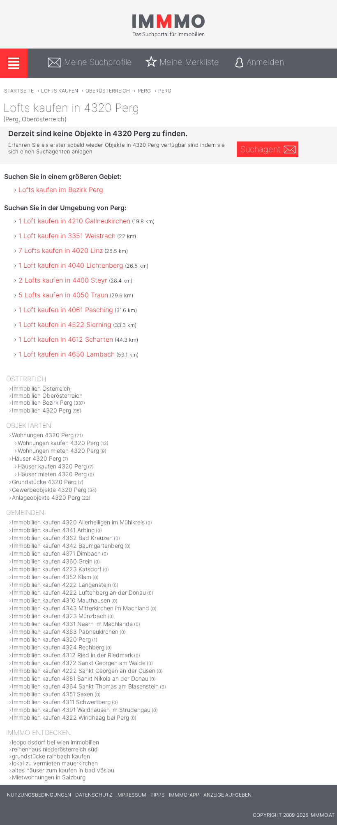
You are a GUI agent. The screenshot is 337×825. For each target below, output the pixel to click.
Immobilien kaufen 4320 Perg (51, 639)
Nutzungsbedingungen (39, 795)
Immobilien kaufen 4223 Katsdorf (57, 568)
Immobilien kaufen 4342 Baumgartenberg (67, 545)
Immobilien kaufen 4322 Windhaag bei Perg (70, 717)
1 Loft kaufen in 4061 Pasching (65, 310)
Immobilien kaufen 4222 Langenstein (61, 584)
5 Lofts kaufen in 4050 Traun (63, 295)
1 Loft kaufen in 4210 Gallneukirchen (74, 221)
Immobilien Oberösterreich (47, 395)
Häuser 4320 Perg (36, 458)
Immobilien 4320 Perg (41, 410)
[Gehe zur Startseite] (168, 35)
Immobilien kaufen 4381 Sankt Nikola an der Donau (80, 678)
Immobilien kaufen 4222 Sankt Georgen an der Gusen (83, 670)
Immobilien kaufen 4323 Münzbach (59, 615)
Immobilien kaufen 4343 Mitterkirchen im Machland (80, 608)
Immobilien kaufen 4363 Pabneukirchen (65, 631)
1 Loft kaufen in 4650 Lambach (66, 354)
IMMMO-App (184, 795)
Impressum (131, 795)
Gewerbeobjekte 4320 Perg (49, 489)
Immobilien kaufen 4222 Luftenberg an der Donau (79, 592)
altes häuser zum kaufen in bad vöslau (63, 770)
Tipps (157, 795)
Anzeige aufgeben (227, 795)
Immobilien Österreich (41, 388)
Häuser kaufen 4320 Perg (52, 466)
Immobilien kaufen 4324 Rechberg (58, 647)
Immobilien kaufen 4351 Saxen (52, 694)
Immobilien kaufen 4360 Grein (52, 561)
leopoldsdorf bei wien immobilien (55, 742)
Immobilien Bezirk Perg (42, 402)
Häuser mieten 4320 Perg (52, 473)
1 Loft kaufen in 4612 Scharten (65, 339)
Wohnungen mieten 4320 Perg (58, 450)
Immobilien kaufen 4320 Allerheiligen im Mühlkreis (78, 522)
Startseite (19, 91)
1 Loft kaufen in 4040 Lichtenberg (70, 265)
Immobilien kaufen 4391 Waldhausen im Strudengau (81, 709)
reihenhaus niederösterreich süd (55, 749)
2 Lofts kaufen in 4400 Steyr (62, 280)
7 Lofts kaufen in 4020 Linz (60, 250)
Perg (144, 91)
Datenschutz (93, 795)
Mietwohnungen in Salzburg (48, 777)
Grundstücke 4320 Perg (44, 481)
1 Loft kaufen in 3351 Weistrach (66, 236)
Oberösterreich (107, 91)
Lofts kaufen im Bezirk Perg (60, 189)
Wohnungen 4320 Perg (43, 434)
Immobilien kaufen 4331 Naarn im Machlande (72, 623)
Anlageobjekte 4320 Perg (46, 497)
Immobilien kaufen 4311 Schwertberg (61, 701)
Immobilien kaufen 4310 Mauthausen (61, 600)
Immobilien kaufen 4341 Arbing (53, 529)
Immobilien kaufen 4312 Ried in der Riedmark (72, 654)
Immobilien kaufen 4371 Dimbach (56, 553)
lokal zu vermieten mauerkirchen (55, 763)
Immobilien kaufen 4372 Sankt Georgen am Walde (78, 662)
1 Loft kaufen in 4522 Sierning (64, 324)
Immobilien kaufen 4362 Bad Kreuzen (62, 537)
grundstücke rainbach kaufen (51, 756)
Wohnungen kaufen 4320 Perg (58, 442)
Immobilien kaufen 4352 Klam (51, 576)
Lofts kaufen (59, 91)
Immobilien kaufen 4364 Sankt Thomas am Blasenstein (85, 686)
